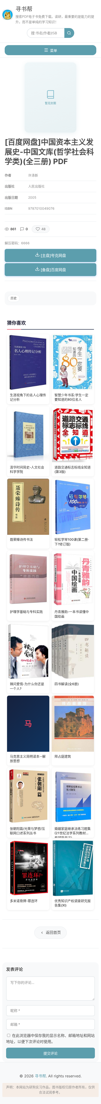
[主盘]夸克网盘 (53, 255)
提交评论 (50, 1053)
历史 (14, 298)
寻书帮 (24, 9)
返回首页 (53, 932)
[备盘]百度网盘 (53, 269)
